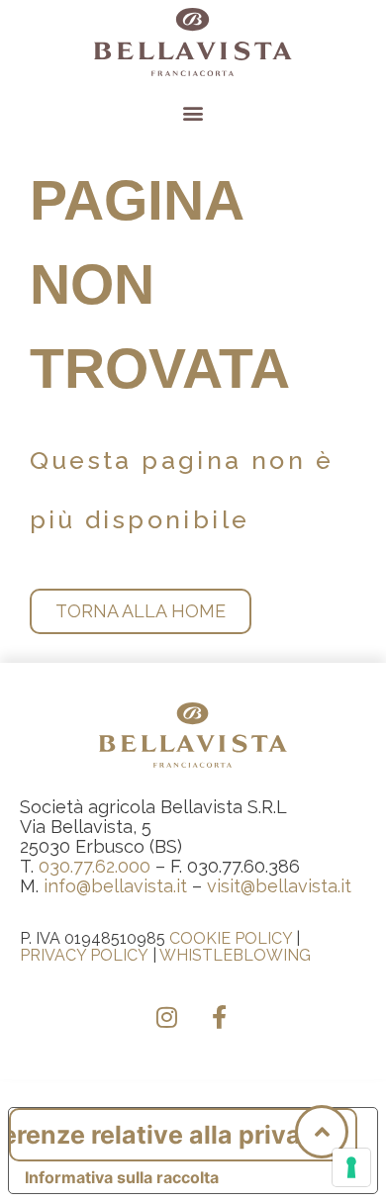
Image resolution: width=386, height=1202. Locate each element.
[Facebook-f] (219, 1017)
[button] (193, 112)
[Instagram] (167, 1017)
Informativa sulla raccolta (122, 1177)
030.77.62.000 (94, 866)
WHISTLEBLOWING (235, 955)
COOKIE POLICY (230, 938)
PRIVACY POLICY (84, 955)
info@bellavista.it (115, 886)
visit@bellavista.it (279, 886)
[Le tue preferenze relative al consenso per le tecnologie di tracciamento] (351, 1167)
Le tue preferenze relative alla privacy (170, 1135)
